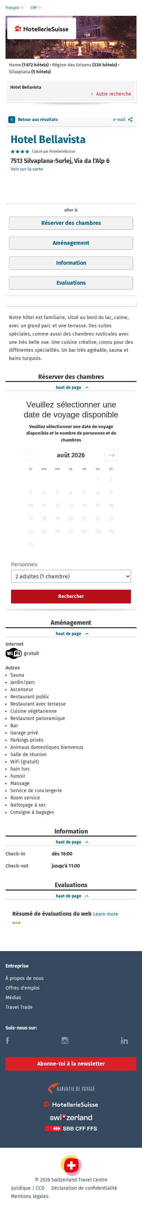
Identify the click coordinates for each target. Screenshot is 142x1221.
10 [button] (30, 506)
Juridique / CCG (27, 1188)
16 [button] (111, 506)
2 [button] (111, 479)
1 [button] (98, 479)
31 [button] (30, 545)
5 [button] (57, 492)
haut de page (68, 387)
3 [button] (30, 492)
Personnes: (24, 564)
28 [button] (84, 532)
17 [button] (31, 519)
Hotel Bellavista (48, 139)
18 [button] (44, 519)
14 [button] (84, 506)
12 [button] (57, 506)
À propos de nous (25, 978)
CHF (34, 8)
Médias (13, 998)
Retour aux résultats (38, 119)
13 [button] (71, 506)
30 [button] (111, 532)
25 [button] (44, 532)
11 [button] (44, 506)
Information (71, 263)
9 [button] (111, 492)
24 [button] (30, 532)
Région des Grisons (84, 64)
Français (13, 8)
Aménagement (71, 243)
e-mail (119, 119)
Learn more (105, 914)
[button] (30, 455)
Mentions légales (30, 1196)
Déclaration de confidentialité (84, 1188)
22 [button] (97, 519)
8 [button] (98, 492)
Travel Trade (19, 1007)
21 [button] (84, 519)
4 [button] (44, 492)
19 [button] (57, 519)
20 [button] (70, 519)
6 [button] (71, 492)
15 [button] (97, 506)
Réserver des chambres (71, 223)
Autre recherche (113, 94)
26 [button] (57, 532)
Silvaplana (30, 71)
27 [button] (71, 532)
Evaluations (71, 283)
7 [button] (84, 492)
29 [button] (97, 532)
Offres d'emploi (23, 988)
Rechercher (71, 596)
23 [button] (111, 519)
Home (29, 64)
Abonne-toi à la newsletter (71, 1063)
